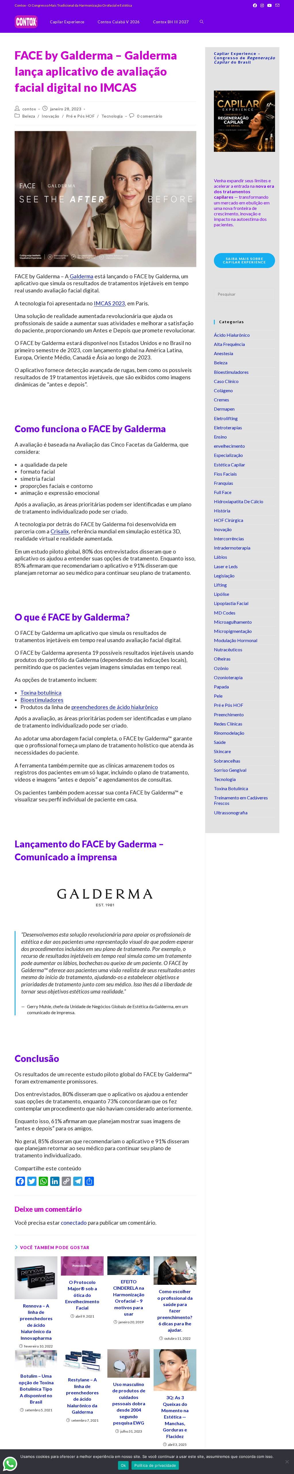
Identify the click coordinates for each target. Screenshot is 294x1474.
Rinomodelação (229, 733)
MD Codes (224, 612)
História (222, 510)
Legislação (224, 575)
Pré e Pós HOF (80, 116)
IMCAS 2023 (109, 303)
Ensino (220, 436)
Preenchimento (229, 714)
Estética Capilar (229, 464)
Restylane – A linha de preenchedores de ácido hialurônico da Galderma (82, 1395)
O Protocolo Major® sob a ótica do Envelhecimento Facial (82, 1295)
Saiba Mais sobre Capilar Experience (244, 260)
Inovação (50, 116)
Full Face (222, 492)
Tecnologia (112, 116)
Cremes (221, 399)
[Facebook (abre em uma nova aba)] (255, 5)
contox (29, 108)
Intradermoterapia (232, 547)
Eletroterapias (228, 427)
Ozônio (221, 668)
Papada (221, 686)
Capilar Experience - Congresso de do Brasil (244, 58)
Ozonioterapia (228, 677)
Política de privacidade (155, 1465)
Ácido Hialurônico (232, 335)
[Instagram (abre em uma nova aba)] (262, 5)
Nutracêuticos (228, 649)
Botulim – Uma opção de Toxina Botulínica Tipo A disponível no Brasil (36, 1388)
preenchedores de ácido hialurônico (114, 707)
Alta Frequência (229, 344)
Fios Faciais (225, 473)
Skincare (222, 751)
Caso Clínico (226, 381)
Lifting (220, 584)
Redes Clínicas (228, 723)
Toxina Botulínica (231, 788)
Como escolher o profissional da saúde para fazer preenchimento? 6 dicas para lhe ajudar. (175, 1311)
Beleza (28, 116)
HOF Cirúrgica (228, 520)
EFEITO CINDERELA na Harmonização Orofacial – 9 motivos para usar (128, 1297)
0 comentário (150, 116)
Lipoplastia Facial (231, 603)
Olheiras (222, 658)
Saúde (220, 742)
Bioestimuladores (41, 699)
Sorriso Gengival (230, 770)
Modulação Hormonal (235, 640)
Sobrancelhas (227, 760)
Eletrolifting (226, 418)
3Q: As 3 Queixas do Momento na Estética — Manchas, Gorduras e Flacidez (175, 1417)
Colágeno (223, 390)
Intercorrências (229, 538)
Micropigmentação (233, 631)
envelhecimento (229, 446)
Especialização (228, 455)
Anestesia (223, 353)
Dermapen (224, 408)
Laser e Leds (226, 566)
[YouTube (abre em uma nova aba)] (270, 5)
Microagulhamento (233, 622)
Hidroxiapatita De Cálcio (238, 501)
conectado (74, 1222)
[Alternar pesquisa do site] (202, 21)
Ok (123, 1465)
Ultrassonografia (230, 812)
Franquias (223, 483)
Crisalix (60, 531)
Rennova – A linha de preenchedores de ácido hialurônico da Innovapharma (36, 1322)
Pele (218, 695)
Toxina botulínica (40, 692)
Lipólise (221, 594)
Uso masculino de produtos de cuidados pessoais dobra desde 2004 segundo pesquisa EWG (128, 1403)
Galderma (81, 276)
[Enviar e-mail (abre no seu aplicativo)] (276, 5)
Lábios (220, 557)
